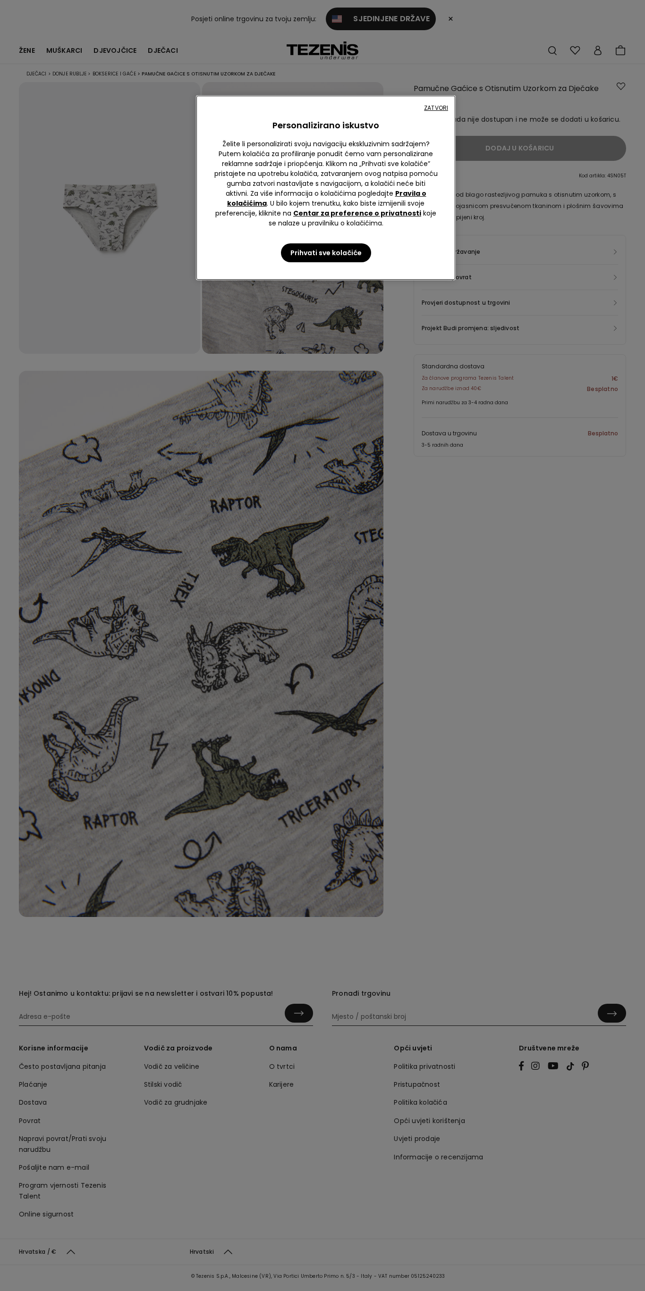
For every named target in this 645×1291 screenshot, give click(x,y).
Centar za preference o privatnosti (357, 213)
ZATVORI (436, 108)
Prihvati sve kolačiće (326, 253)
